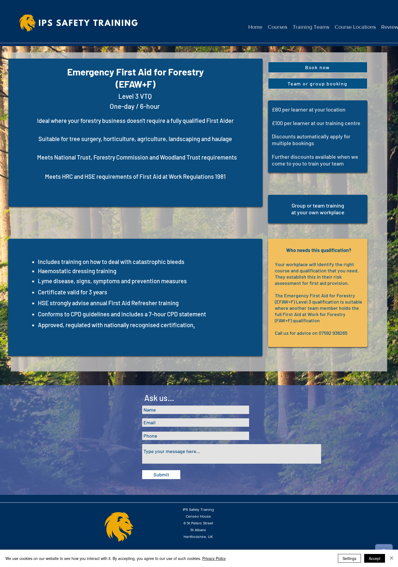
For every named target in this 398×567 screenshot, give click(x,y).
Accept (374, 558)
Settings (349, 558)
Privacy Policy (214, 558)
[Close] (391, 558)
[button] (317, 67)
